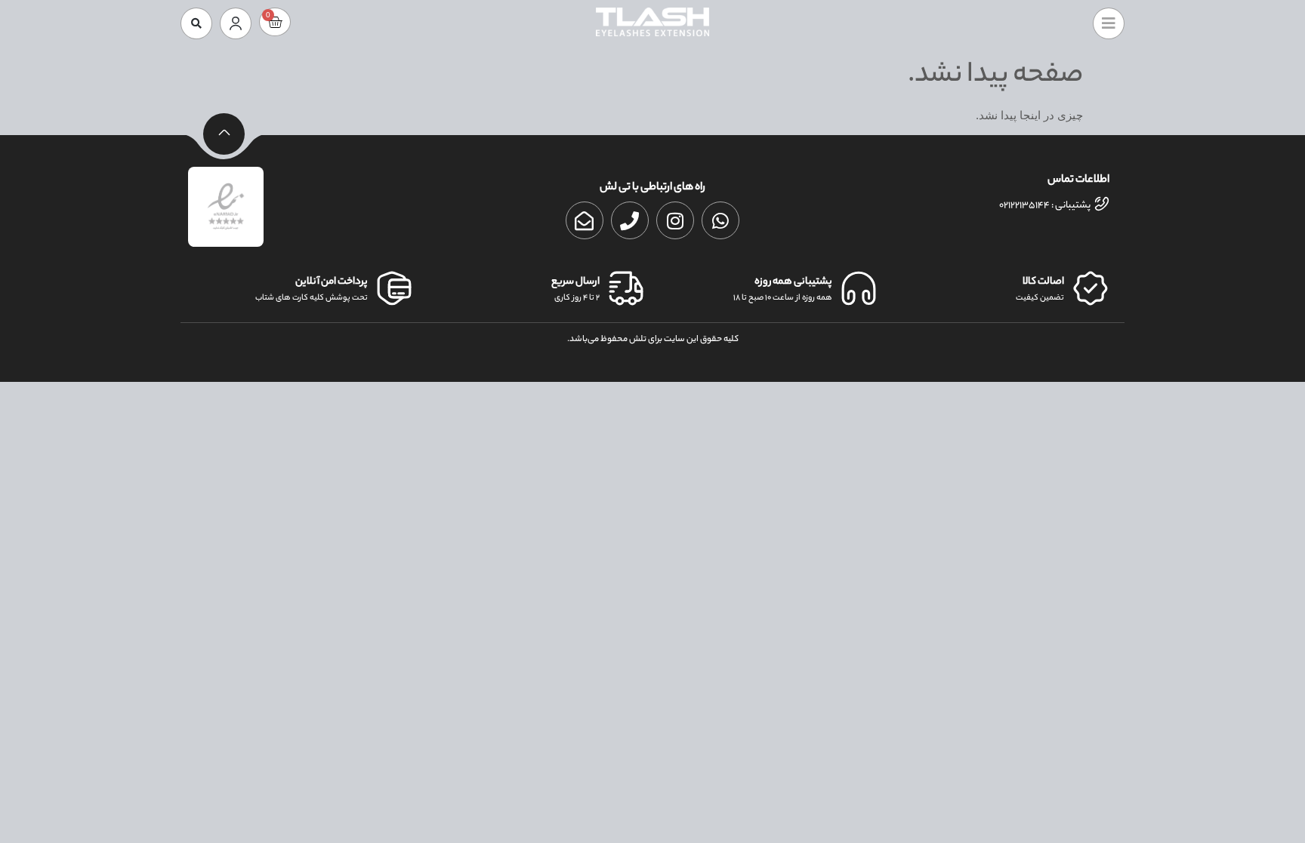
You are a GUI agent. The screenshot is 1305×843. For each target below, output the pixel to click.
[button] (196, 23)
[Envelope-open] (584, 220)
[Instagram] (675, 220)
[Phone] (630, 220)
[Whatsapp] (720, 220)
